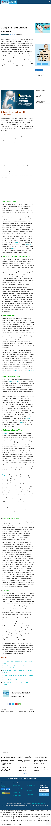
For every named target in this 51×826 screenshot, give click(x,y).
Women (45, 64)
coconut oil (14, 370)
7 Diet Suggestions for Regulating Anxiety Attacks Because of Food (7, 769)
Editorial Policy (16, 792)
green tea (20, 422)
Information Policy (17, 795)
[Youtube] (9, 789)
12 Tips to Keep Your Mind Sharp (26, 711)
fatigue (10, 381)
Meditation (5, 433)
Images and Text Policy (18, 789)
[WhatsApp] (19, 704)
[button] (49, 1)
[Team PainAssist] (6, 694)
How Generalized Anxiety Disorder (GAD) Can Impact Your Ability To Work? (24, 769)
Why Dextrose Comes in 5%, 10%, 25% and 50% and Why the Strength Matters (41, 101)
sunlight (16, 242)
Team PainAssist (19, 34)
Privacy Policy (16, 785)
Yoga (3, 475)
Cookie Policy (30, 794)
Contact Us (3, 786)
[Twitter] (13, 704)
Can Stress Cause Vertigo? (7, 711)
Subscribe (44, 794)
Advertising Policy (31, 785)
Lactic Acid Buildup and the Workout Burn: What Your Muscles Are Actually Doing (40, 89)
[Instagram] (4, 789)
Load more (42, 105)
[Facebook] (10, 704)
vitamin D (28, 244)
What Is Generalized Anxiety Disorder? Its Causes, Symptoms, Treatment (40, 762)
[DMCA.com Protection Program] (5, 793)
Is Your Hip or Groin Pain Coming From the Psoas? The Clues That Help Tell (41, 83)
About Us (2, 785)
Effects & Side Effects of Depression (12, 679)
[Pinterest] (16, 704)
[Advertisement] (17, 16)
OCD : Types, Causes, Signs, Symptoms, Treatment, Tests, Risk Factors (41, 769)
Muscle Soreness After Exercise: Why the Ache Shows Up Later (40, 95)
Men (39, 64)
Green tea (28, 418)
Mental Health (6, 5)
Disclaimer (38, 803)
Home (2, 5)
